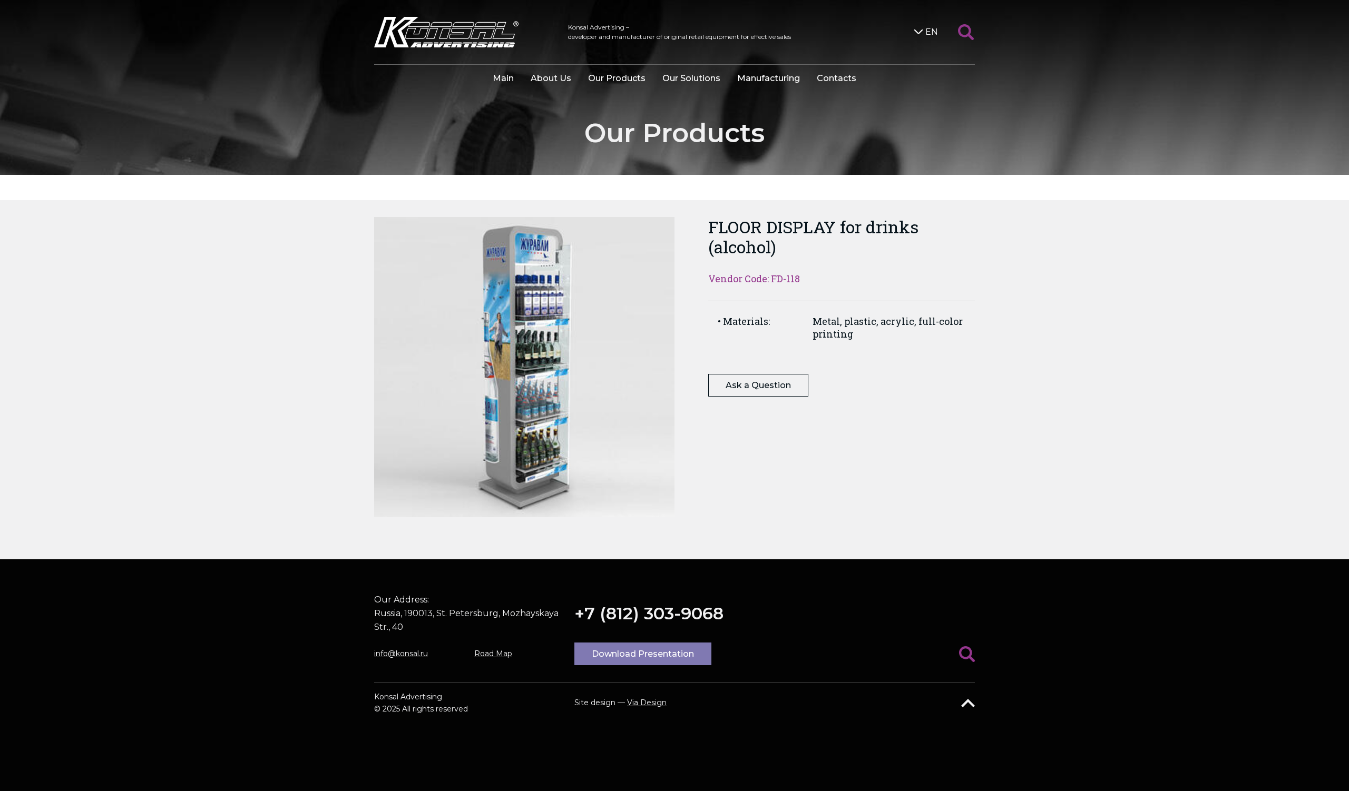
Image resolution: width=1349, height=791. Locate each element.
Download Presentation (643, 654)
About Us (551, 78)
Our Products (617, 78)
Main (503, 78)
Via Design (647, 702)
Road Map (493, 653)
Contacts (836, 78)
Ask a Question (758, 385)
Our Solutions (691, 78)
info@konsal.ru (401, 653)
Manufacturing (768, 78)
